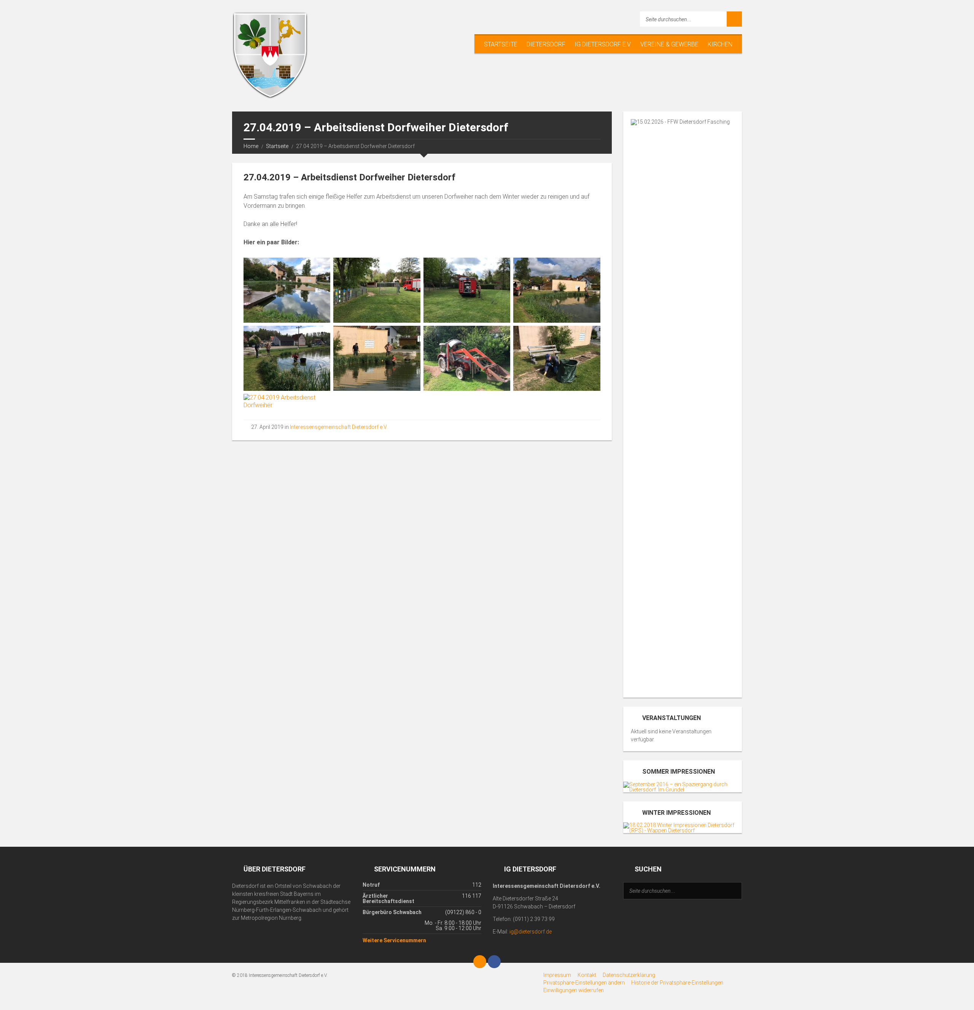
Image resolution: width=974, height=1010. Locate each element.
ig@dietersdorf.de (530, 932)
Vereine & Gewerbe (669, 44)
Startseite (500, 44)
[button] (584, 983)
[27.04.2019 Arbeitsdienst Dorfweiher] (287, 290)
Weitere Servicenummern (394, 940)
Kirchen (720, 44)
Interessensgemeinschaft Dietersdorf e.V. (338, 427)
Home (251, 146)
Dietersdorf (546, 44)
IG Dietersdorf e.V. (603, 44)
